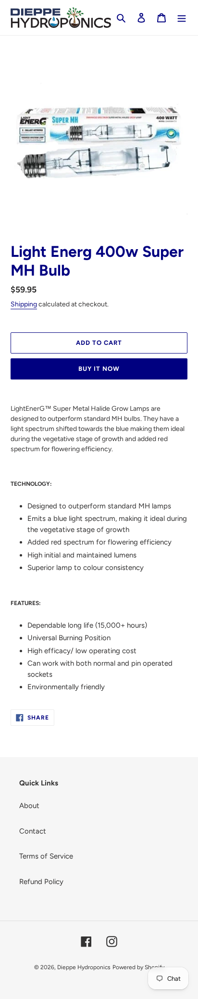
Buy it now (99, 368)
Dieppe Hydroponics (84, 967)
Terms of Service (46, 856)
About (29, 805)
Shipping (24, 304)
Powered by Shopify (138, 967)
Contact (32, 831)
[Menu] (182, 17)
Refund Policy (41, 881)
